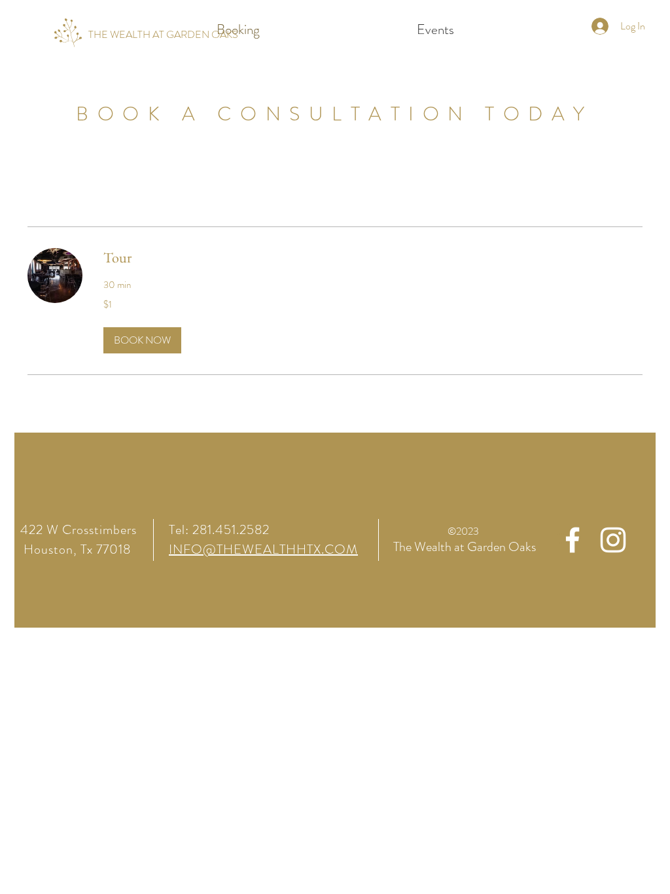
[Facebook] (572, 540)
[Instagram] (613, 540)
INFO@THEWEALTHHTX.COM (263, 549)
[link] (373, 257)
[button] (142, 340)
